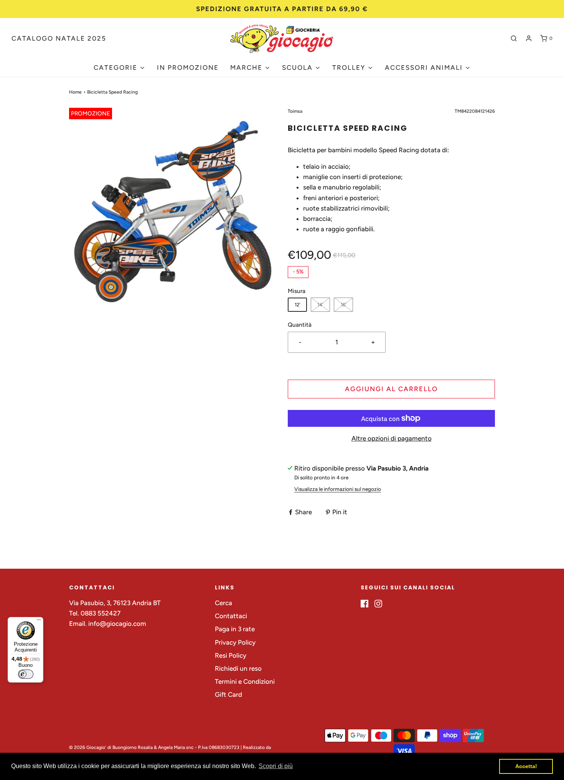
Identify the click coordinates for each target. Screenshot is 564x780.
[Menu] (38, 621)
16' (343, 305)
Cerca (223, 603)
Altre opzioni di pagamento (391, 438)
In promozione (188, 67)
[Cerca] (513, 38)
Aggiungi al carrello (391, 389)
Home (75, 92)
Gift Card (228, 694)
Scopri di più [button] (276, 766)
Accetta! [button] (526, 766)
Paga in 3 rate (235, 629)
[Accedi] (528, 38)
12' (297, 305)
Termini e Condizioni (245, 681)
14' (320, 305)
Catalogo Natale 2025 (59, 38)
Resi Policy (230, 655)
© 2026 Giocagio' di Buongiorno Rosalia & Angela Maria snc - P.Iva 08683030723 (154, 747)
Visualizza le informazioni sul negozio (337, 489)
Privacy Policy (235, 642)
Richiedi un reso (238, 668)
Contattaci (231, 616)
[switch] (25, 674)
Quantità (300, 324)
